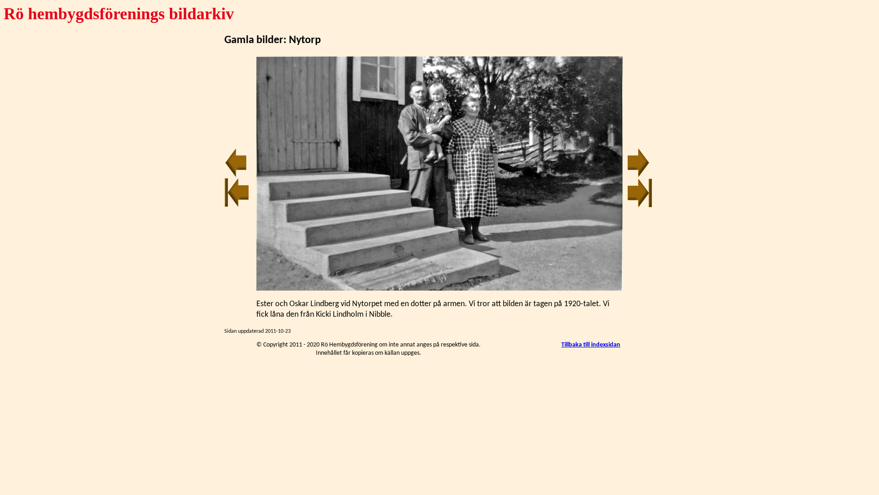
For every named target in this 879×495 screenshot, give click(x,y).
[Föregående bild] (235, 175)
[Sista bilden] (639, 205)
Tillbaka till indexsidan (590, 344)
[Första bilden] (237, 205)
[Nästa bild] (638, 175)
